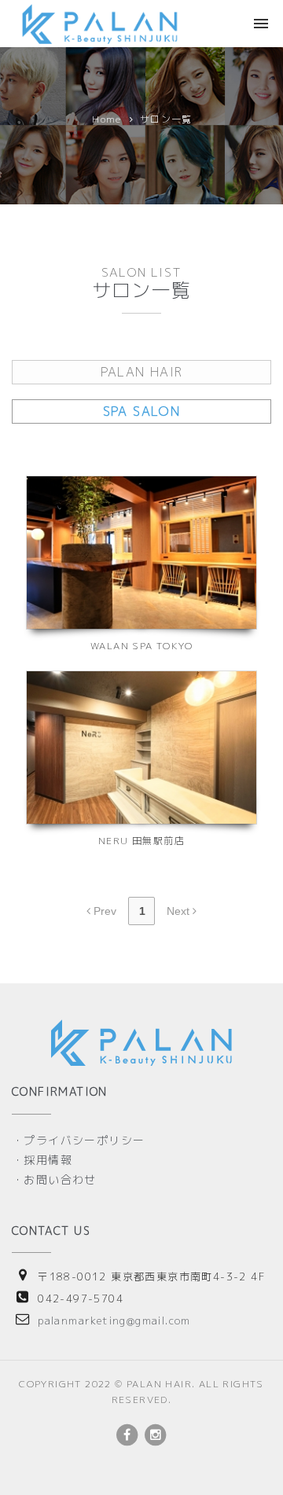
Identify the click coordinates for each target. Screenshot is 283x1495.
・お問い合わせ (54, 1179)
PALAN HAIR (142, 371)
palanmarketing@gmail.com (114, 1320)
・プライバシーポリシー (78, 1140)
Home (107, 119)
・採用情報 (42, 1159)
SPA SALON (142, 411)
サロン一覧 (166, 119)
